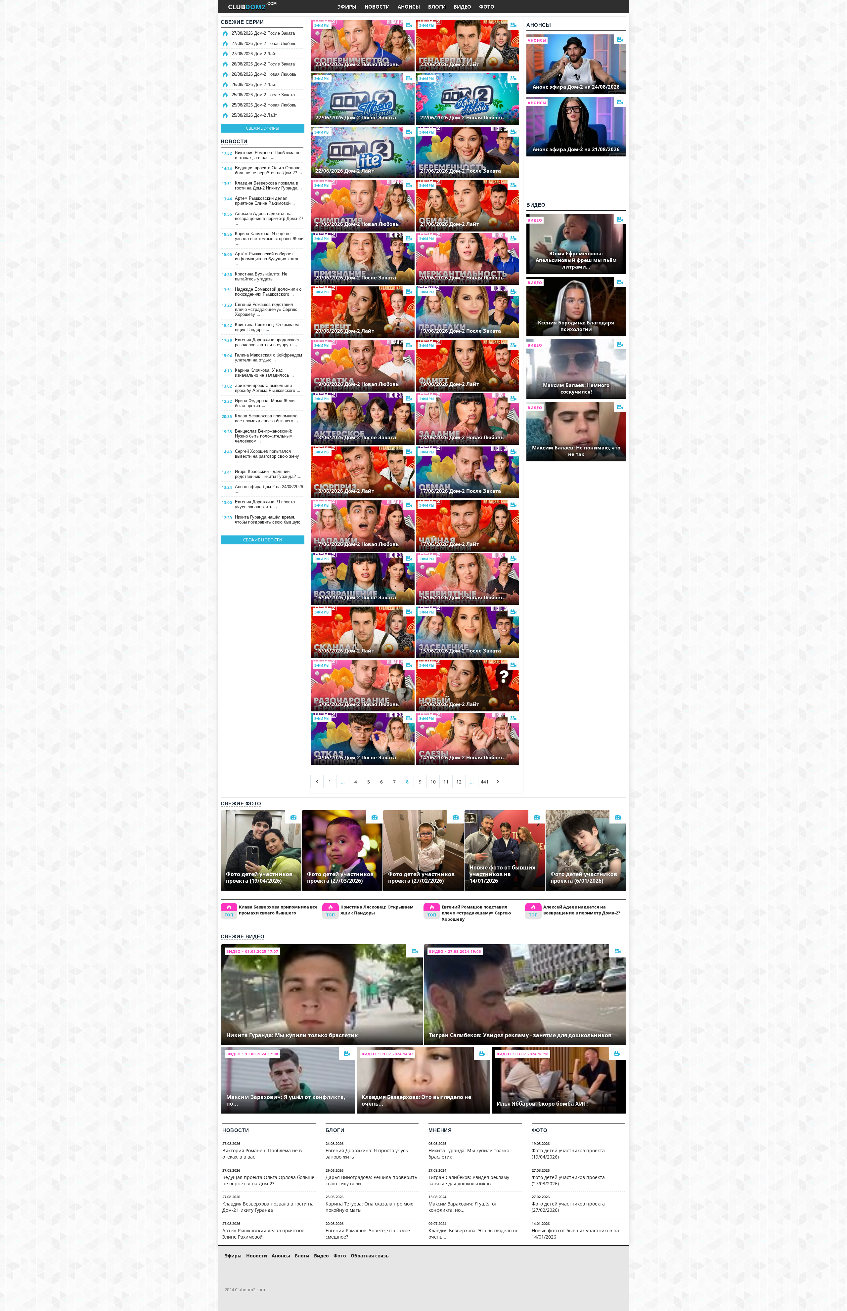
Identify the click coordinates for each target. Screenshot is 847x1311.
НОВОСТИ (377, 6)
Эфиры (233, 1255)
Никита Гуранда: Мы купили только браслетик (468, 1153)
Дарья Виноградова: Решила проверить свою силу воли (371, 1180)
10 (433, 782)
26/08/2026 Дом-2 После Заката (263, 64)
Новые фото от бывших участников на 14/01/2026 (575, 1233)
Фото (540, 1130)
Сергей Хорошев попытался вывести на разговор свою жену (267, 456)
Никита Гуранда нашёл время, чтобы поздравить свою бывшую (267, 522)
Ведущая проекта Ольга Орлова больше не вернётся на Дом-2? (269, 170)
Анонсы (538, 25)
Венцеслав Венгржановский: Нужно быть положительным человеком (263, 436)
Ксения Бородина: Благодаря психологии (576, 325)
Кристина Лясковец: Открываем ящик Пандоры (267, 327)
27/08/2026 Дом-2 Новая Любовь (264, 43)
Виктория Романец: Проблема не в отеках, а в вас (267, 155)
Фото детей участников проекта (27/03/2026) (568, 1180)
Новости (234, 141)
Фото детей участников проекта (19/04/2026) (568, 1153)
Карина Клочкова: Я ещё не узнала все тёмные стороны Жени (269, 238)
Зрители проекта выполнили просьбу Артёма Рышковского (268, 388)
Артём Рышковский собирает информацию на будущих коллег (268, 258)
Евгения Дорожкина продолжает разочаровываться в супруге (267, 342)
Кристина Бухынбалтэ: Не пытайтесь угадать (261, 276)
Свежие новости (262, 540)
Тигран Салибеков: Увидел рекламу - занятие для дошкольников (470, 1180)
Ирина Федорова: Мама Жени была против (264, 403)
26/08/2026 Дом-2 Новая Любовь (264, 74)
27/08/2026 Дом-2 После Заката (263, 33)
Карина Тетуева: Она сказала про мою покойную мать (370, 1207)
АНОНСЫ (409, 6)
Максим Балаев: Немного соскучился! (576, 388)
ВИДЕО (462, 6)
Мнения (440, 1130)
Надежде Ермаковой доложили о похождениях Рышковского (268, 292)
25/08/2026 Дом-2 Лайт (254, 115)
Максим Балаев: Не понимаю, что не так (576, 450)
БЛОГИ (437, 6)
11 (446, 782)
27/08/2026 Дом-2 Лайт (254, 53)
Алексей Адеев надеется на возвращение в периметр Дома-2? (269, 218)
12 (459, 782)
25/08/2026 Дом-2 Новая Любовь (264, 105)
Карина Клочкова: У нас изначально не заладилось (265, 373)
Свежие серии (242, 22)
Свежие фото (241, 803)
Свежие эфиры (262, 128)
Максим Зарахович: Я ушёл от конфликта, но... (462, 1207)
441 (485, 782)
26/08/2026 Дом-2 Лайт (254, 84)
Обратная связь (370, 1255)
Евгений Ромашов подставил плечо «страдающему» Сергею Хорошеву (266, 309)
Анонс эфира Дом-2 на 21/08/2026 (576, 149)
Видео (536, 205)
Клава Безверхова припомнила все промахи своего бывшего (267, 418)
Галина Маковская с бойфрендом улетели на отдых (268, 357)
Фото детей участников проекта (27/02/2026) (568, 1207)
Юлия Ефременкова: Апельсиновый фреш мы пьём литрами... (576, 260)
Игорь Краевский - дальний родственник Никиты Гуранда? (268, 474)
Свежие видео (242, 936)
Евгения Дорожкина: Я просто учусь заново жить (265, 504)
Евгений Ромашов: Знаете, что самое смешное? (368, 1233)
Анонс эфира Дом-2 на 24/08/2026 (269, 489)
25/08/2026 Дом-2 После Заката (263, 94)
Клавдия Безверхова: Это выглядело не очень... (473, 1233)
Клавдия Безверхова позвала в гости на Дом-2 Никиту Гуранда (269, 185)
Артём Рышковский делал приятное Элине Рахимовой (265, 201)
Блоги (335, 1130)
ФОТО (486, 6)
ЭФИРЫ (347, 6)
